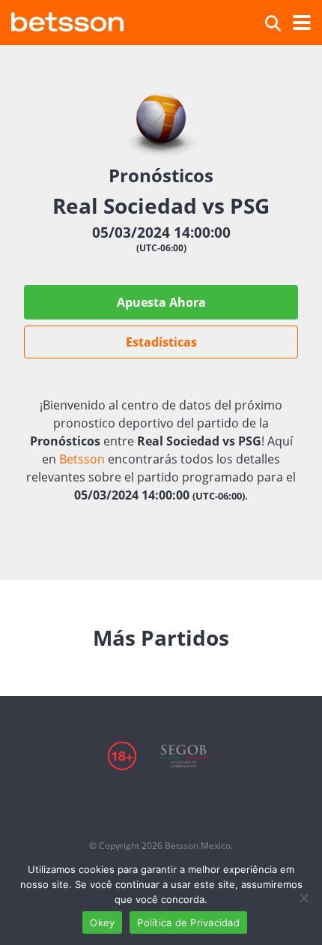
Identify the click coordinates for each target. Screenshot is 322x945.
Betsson (82, 459)
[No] (303, 897)
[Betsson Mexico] (67, 20)
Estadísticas (161, 342)
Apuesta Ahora (161, 302)
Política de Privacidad (188, 922)
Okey (102, 922)
